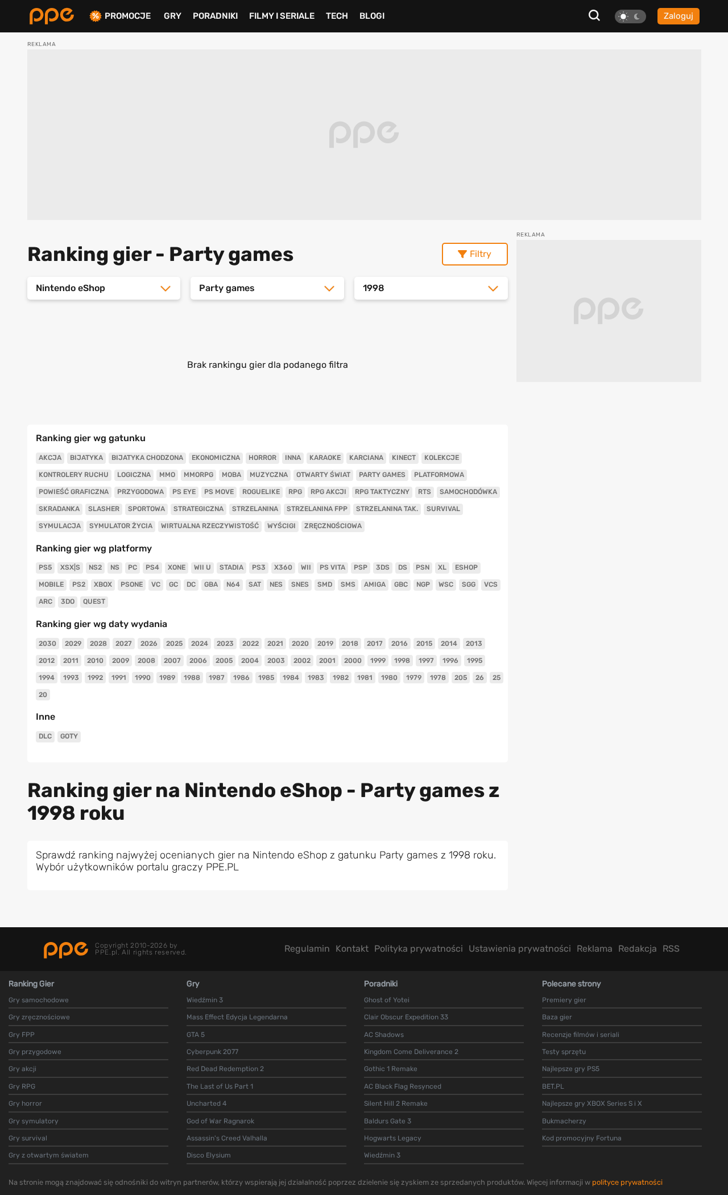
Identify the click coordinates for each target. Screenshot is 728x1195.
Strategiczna (198, 509)
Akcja (50, 458)
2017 (375, 644)
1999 (378, 661)
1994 (47, 678)
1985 (266, 678)
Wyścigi (281, 526)
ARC (45, 601)
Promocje (128, 16)
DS (402, 567)
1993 (71, 678)
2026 (149, 644)
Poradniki (215, 16)
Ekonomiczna (216, 458)
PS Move (219, 492)
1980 (389, 678)
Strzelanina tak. (387, 509)
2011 (70, 661)
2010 (95, 661)
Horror (262, 458)
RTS (424, 492)
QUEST (94, 601)
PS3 (259, 567)
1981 (365, 678)
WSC (446, 584)
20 (43, 695)
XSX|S (70, 567)
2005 (224, 661)
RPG (295, 492)
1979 (413, 678)
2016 (399, 644)
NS (114, 567)
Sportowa (146, 509)
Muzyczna (269, 475)
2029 (73, 644)
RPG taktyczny (382, 492)
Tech (337, 16)
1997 (426, 661)
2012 (47, 661)
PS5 (45, 567)
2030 (47, 644)
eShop (466, 567)
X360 (283, 567)
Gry (172, 16)
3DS (383, 567)
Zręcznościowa (333, 526)
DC (191, 584)
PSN (422, 567)
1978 (438, 678)
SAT (255, 584)
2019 (325, 644)
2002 (302, 661)
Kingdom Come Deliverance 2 (411, 1052)
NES (276, 584)
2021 (275, 644)
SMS (348, 584)
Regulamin (307, 948)
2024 (199, 644)
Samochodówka (468, 492)
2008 (146, 661)
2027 (123, 644)
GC (173, 584)
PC (132, 567)
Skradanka (59, 509)
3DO (68, 601)
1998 (402, 661)
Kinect (404, 458)
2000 (353, 661)
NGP (423, 584)
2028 (98, 644)
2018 (350, 644)
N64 (233, 584)
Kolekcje (441, 458)
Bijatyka (86, 458)
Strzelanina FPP (317, 509)
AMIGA (375, 584)
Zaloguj (678, 16)
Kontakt (352, 948)
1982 (341, 678)
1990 (143, 678)
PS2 (78, 584)
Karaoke (325, 458)
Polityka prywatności (418, 948)
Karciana (366, 458)
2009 (120, 661)
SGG (468, 584)
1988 (192, 678)
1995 (474, 661)
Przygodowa (140, 492)
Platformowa (439, 475)
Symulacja (60, 526)
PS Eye (184, 492)
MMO (167, 475)
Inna (293, 458)
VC (155, 584)
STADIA (231, 567)
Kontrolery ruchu (74, 475)
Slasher (103, 509)
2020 (300, 644)
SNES (300, 584)
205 (460, 678)
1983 (316, 678)
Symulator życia (120, 526)
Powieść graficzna (74, 492)
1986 (241, 678)
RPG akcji (328, 492)
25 (496, 678)
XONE (176, 567)
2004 (250, 661)
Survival (443, 509)
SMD (324, 584)
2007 (172, 661)
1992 (95, 678)
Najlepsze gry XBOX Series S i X (592, 1103)
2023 (225, 644)
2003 (276, 661)
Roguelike (261, 492)
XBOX (103, 584)
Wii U (202, 567)
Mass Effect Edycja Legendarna (237, 1017)
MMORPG (198, 475)
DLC (45, 736)
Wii (306, 567)
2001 (327, 661)
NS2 (95, 567)
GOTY (69, 736)
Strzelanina (255, 509)
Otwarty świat (323, 475)
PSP (360, 567)
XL (442, 567)
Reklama (595, 948)
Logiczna (134, 475)
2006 (198, 661)
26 (479, 678)
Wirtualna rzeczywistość (210, 526)
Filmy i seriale (282, 16)
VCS (491, 584)
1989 (167, 678)
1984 (291, 678)
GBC (401, 584)
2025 (174, 644)
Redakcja (637, 948)
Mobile (51, 584)
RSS (671, 948)
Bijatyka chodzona (147, 458)
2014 (449, 644)
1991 (118, 678)
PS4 (152, 567)
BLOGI (371, 16)
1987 (217, 678)
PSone (132, 584)
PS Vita (332, 567)
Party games (382, 475)
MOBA (231, 475)
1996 (450, 661)
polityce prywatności (627, 1182)
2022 (250, 644)
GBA (211, 584)
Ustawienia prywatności (520, 948)
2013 (474, 644)
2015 (424, 644)
